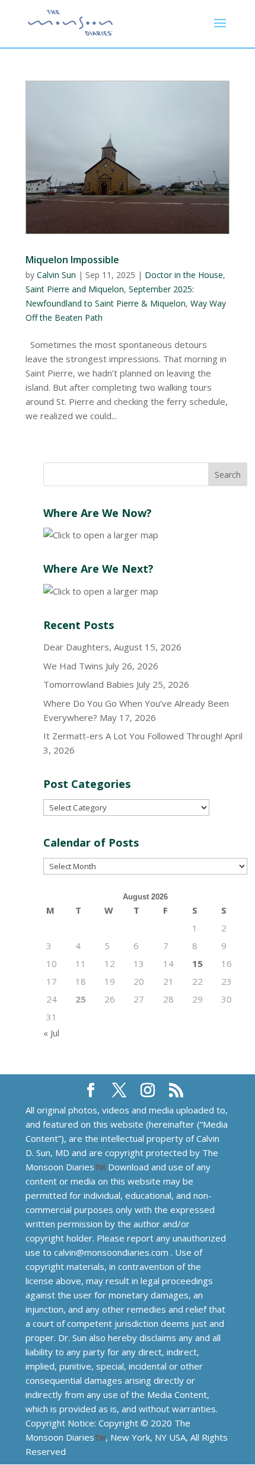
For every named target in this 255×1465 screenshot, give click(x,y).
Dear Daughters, (77, 647)
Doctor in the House (184, 274)
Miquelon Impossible (72, 259)
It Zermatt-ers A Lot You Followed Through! (132, 736)
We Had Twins (73, 666)
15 (197, 963)
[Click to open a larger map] (100, 535)
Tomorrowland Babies (88, 684)
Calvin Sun (56, 274)
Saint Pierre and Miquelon (75, 289)
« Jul (51, 1033)
